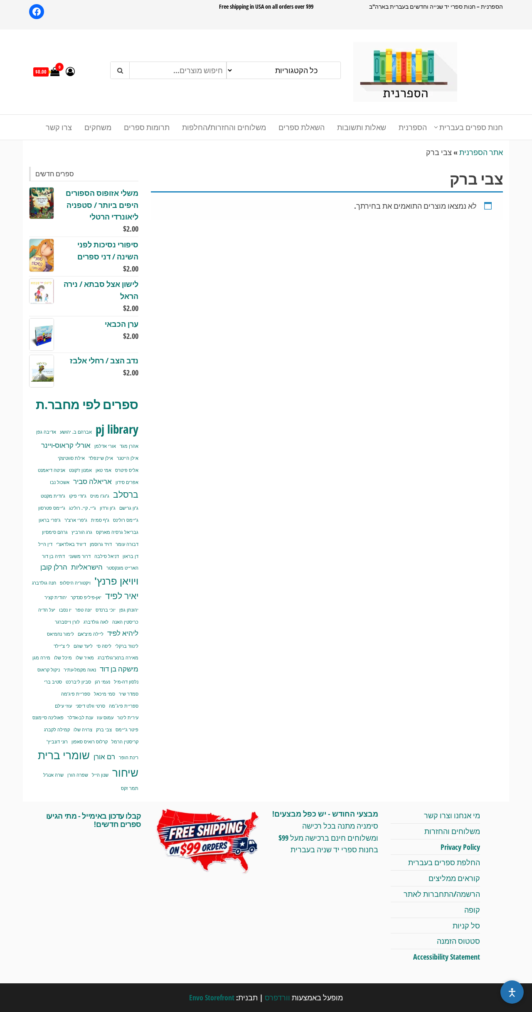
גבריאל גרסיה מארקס (117, 532)
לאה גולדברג (96, 622)
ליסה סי (103, 646)
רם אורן (104, 756)
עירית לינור (127, 718)
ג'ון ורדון (108, 508)
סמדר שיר (128, 694)
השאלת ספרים (301, 127)
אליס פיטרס (126, 470)
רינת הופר (128, 757)
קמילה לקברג (57, 730)
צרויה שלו (83, 730)
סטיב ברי (53, 682)
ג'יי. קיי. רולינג (82, 508)
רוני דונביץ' (57, 742)
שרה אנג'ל (53, 775)
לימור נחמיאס (60, 634)
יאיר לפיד (121, 596)
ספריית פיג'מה (75, 694)
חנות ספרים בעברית (471, 127)
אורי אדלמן (105, 446)
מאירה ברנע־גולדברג (118, 658)
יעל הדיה (46, 610)
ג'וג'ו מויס (99, 496)
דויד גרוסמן (101, 544)
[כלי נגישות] (512, 992)
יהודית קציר (55, 597)
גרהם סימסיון (55, 532)
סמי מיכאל (104, 694)
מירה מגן (41, 658)
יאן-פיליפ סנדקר (86, 597)
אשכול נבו (59, 482)
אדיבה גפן (46, 432)
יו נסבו (65, 610)
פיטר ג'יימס (127, 730)
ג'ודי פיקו (77, 496)
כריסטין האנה (125, 622)
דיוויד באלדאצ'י (71, 544)
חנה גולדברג (44, 583)
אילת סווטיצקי (71, 458)
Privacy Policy (460, 847)
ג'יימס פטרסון (51, 508)
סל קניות (466, 926)
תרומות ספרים (147, 127)
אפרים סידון (127, 482)
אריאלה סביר (92, 481)
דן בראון (130, 556)
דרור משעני (80, 556)
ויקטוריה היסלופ (75, 583)
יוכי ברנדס (106, 610)
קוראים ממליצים (454, 878)
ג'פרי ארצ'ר (75, 520)
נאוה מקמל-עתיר (80, 670)
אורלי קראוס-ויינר (66, 445)
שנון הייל (100, 775)
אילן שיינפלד (101, 458)
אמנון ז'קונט (80, 470)
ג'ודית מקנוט (53, 496)
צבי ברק (104, 730)
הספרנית (413, 127)
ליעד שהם (83, 646)
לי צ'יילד (62, 646)
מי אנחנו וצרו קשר (452, 815)
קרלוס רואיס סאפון (89, 742)
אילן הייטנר (127, 458)
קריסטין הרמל (124, 742)
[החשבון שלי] (70, 71)
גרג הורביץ (81, 532)
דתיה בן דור (53, 556)
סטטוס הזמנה (458, 941)
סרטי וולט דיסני (90, 706)
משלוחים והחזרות (452, 831)
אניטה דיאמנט (51, 470)
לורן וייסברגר (67, 622)
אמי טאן (103, 470)
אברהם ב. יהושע (76, 432)
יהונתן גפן (128, 610)
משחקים (97, 127)
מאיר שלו (85, 658)
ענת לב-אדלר (80, 718)
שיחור (125, 772)
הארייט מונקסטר (122, 568)
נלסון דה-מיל (126, 682)
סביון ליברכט (78, 682)
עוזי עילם (63, 706)
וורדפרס (277, 997)
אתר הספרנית (481, 152)
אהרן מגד (129, 446)
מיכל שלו (63, 658)
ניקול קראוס (48, 670)
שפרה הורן (77, 775)
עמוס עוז (105, 718)
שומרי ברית (64, 755)
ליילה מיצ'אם (90, 634)
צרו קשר (59, 127)
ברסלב (125, 494)
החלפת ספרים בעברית (444, 862)
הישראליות (87, 567)
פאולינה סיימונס (48, 718)
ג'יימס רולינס (125, 520)
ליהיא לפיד (122, 633)
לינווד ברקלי (126, 646)
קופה (472, 910)
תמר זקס (129, 788)
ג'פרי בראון (50, 520)
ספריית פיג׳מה (123, 706)
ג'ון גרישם (128, 508)
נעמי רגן (102, 682)
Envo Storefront (211, 997)
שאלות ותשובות (361, 127)
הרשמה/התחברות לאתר (442, 894)
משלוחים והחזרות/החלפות (224, 127)
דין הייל (45, 544)
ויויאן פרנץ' (116, 580)
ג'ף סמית (100, 520)
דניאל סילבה (106, 556)
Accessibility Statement (446, 957)
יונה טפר (83, 610)
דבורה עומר (127, 544)
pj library (117, 429)
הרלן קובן (53, 567)
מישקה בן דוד (119, 669)
